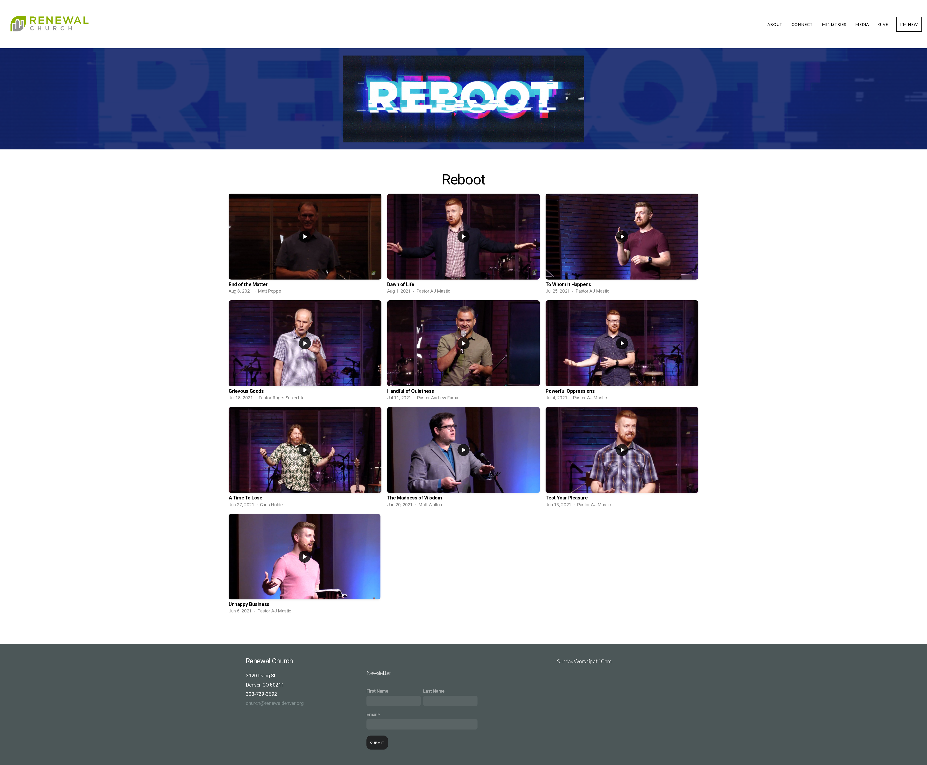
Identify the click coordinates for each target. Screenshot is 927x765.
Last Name (434, 691)
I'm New (909, 24)
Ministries (834, 24)
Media (862, 24)
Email (371, 714)
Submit (377, 742)
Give (883, 24)
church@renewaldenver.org (274, 703)
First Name (377, 691)
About (775, 24)
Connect (803, 24)
